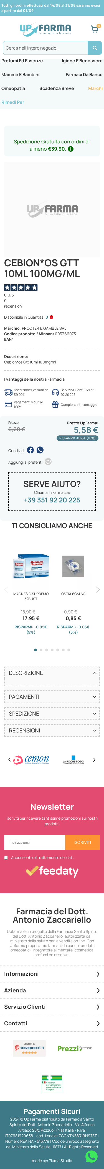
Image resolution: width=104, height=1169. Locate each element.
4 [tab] (52, 650)
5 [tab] (57, 650)
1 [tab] (35, 650)
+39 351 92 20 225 (52, 499)
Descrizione (26, 673)
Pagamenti (24, 696)
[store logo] (45, 29)
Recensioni (24, 730)
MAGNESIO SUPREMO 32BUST (31, 596)
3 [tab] (46, 650)
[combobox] (52, 48)
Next (98, 590)
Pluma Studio (60, 1160)
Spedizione (24, 713)
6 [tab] (63, 650)
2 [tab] (41, 650)
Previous (6, 590)
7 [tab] (68, 650)
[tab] (52, 673)
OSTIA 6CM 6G (73, 593)
